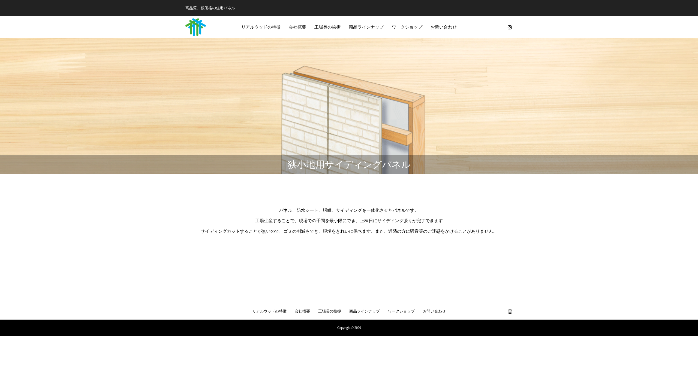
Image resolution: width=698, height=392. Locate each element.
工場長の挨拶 (327, 27)
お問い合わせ (444, 27)
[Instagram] (510, 27)
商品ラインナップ (366, 27)
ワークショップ (407, 27)
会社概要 (297, 27)
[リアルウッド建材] (195, 27)
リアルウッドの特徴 (261, 27)
